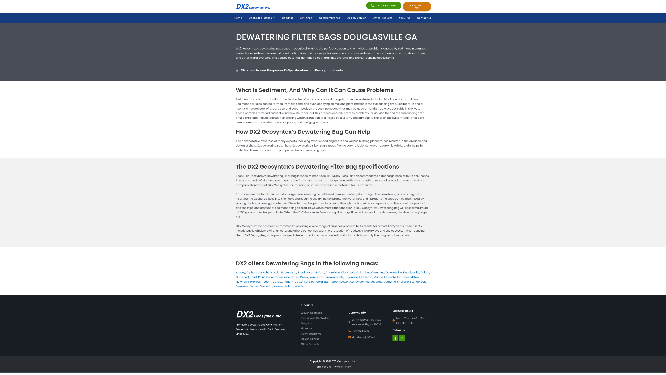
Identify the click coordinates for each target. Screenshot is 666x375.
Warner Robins (284, 286)
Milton (414, 277)
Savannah (377, 282)
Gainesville (282, 277)
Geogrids (287, 18)
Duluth (424, 272)
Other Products (382, 18)
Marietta (390, 277)
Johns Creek (299, 277)
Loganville (351, 277)
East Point (258, 277)
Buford (319, 272)
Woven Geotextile (312, 313)
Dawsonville (394, 272)
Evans (270, 277)
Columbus (363, 272)
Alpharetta (254, 272)
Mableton (365, 277)
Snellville (403, 282)
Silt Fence (306, 18)
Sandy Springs (359, 282)
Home (238, 18)
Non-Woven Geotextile (315, 318)
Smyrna (390, 282)
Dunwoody (243, 277)
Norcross (254, 282)
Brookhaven (306, 272)
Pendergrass (319, 282)
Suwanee (242, 286)
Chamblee (333, 272)
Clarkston (348, 272)
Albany (240, 272)
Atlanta (279, 272)
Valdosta (266, 286)
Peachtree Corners (297, 282)
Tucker (254, 286)
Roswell (344, 282)
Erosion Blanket (356, 18)
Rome (334, 282)
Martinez (403, 277)
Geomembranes (329, 18)
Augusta (290, 272)
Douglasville (411, 272)
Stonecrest (417, 282)
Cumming (378, 272)
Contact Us (424, 18)
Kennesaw (317, 277)
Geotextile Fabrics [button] (260, 18)
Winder (300, 286)
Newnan (241, 282)
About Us (404, 18)
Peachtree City (272, 282)
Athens (268, 272)
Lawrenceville (334, 277)
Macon (378, 277)
